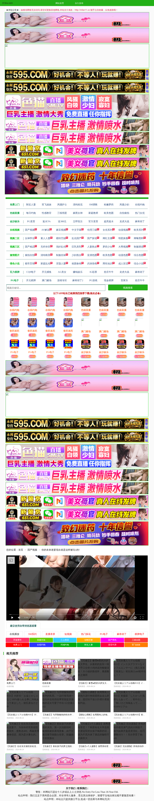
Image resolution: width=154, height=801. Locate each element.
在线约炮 (41, 645)
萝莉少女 (107, 246)
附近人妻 (88, 645)
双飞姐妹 (136, 645)
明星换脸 (123, 238)
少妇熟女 (76, 255)
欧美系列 (138, 230)
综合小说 (138, 263)
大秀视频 (123, 246)
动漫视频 (123, 230)
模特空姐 (61, 238)
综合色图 (138, 255)
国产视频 (30, 230)
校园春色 (76, 263)
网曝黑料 (138, 238)
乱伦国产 (76, 238)
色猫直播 (46, 683)
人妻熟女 (92, 246)
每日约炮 (85, 314)
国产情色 (112, 640)
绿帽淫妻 (88, 640)
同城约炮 (65, 645)
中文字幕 (76, 230)
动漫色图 (123, 255)
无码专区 (45, 246)
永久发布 (79, 3)
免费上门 (14, 314)
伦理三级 (92, 230)
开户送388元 (86, 356)
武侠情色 (92, 263)
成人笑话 (123, 263)
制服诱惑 (138, 246)
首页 (20, 550)
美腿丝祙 (41, 640)
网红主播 (107, 238)
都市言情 (30, 263)
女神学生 (30, 238)
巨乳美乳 (76, 246)
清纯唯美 (45, 255)
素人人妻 (45, 238)
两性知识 (107, 263)
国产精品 (30, 246)
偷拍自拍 (30, 255)
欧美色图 (107, 255)
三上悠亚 (65, 640)
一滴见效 (14, 335)
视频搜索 (128, 287)
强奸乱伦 (61, 246)
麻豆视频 (61, 230)
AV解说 (45, 230)
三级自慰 (136, 640)
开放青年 (17, 640)
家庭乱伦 (45, 263)
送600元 (86, 335)
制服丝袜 (61, 255)
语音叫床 (112, 645)
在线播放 (14, 634)
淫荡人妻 (61, 263)
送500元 (14, 356)
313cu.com (7, 2)
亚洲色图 (92, 255)
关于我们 (70, 788)
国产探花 (92, 238)
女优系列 (107, 230)
